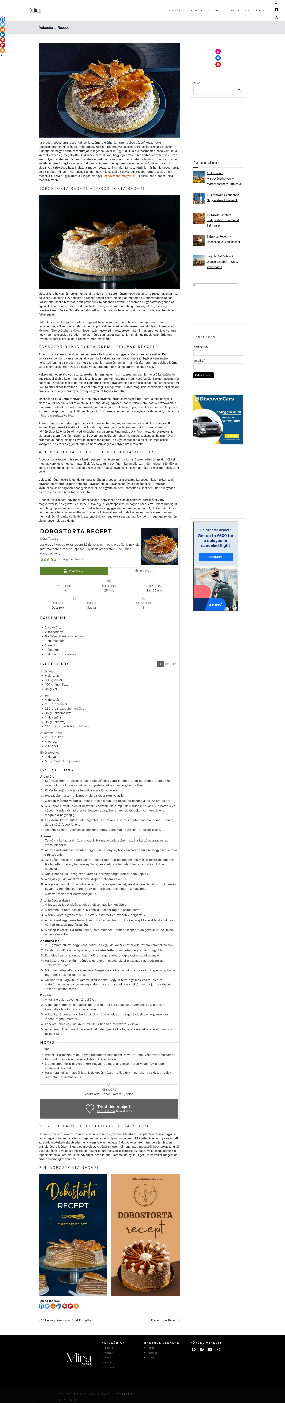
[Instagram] (276, 17)
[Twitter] (47, 1306)
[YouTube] (218, 64)
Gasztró (194, 10)
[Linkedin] (58, 1306)
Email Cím (200, 360)
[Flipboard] (70, 1306)
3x (174, 663)
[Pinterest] (64, 1306)
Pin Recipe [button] (146, 571)
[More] (76, 1306)
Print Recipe (76, 571)
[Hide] (1, 56)
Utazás (232, 10)
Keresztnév (200, 347)
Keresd (239, 90)
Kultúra (213, 10)
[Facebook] (276, 9)
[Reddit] (53, 1306)
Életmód (174, 10)
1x (160, 663)
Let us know (106, 1111)
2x (167, 663)
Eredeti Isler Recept (164, 1320)
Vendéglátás (253, 10)
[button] (276, 3)
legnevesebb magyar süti (120, 176)
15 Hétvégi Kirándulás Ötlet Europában (67, 1320)
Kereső (196, 83)
